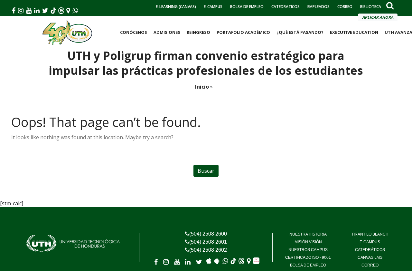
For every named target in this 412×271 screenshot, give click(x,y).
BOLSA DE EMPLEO (247, 6)
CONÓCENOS (133, 32)
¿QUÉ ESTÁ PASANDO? (299, 32)
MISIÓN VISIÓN (308, 242)
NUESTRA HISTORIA (308, 234)
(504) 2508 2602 (208, 250)
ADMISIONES (167, 32)
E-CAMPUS (213, 6)
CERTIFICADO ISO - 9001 (308, 257)
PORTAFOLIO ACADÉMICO (243, 32)
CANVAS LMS (370, 257)
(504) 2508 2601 (208, 242)
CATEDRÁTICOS (370, 249)
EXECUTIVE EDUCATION (354, 32)
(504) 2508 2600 (208, 234)
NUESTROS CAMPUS (308, 249)
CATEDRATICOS (285, 6)
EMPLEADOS (318, 6)
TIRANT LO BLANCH (370, 234)
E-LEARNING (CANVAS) (176, 6)
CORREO (344, 6)
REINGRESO (198, 32)
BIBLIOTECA (370, 6)
